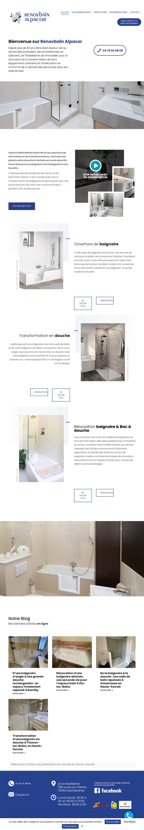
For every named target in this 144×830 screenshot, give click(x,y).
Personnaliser (70, 826)
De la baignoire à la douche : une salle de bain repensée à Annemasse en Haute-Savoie (115, 680)
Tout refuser (129, 822)
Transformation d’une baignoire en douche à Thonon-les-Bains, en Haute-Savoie (27, 742)
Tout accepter (112, 822)
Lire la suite (18, 693)
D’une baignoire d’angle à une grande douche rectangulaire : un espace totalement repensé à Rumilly (28, 681)
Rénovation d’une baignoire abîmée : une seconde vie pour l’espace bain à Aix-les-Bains (71, 680)
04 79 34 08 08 (113, 50)
